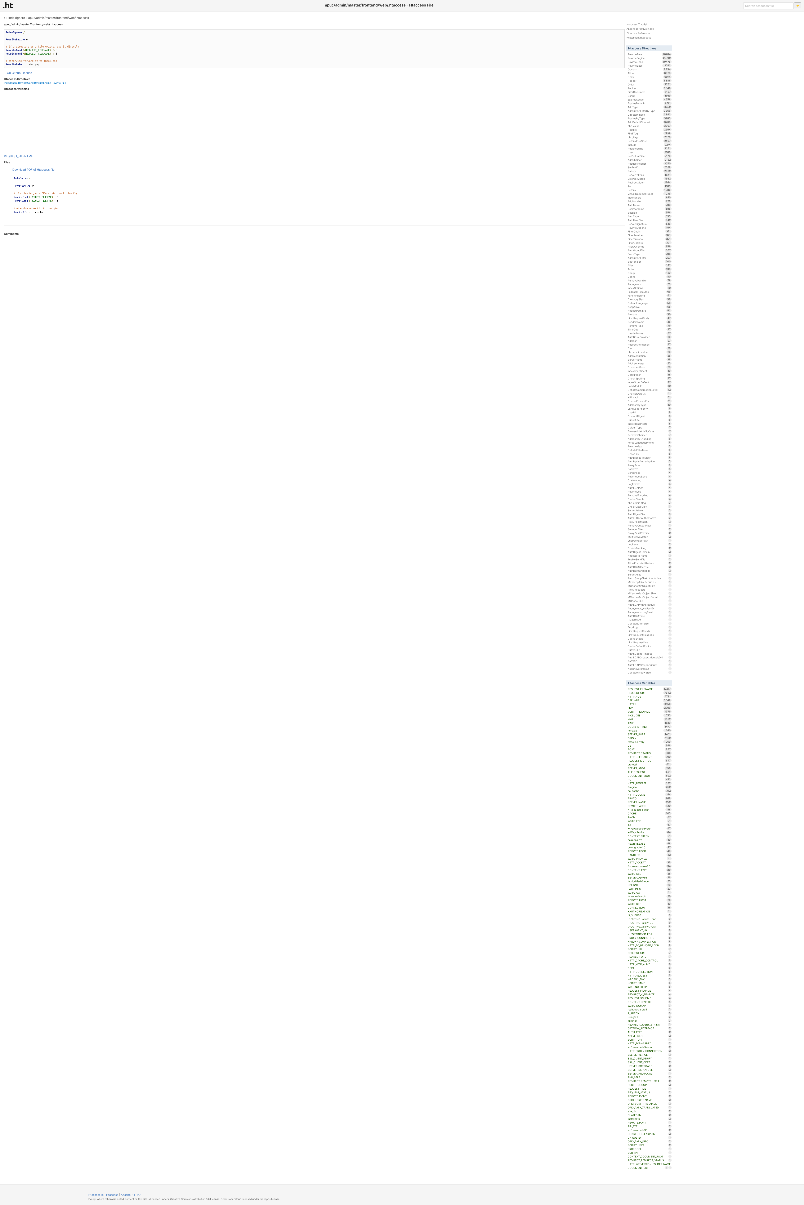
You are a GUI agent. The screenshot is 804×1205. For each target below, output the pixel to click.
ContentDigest (649, 416)
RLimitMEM (649, 619)
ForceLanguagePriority (649, 442)
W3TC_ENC (649, 821)
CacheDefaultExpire (649, 646)
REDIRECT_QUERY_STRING (649, 1024)
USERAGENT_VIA (649, 930)
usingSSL (649, 1017)
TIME (649, 723)
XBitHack (649, 397)
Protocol (649, 314)
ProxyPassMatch (649, 521)
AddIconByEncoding (649, 438)
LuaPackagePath (649, 540)
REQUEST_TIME (649, 1088)
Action (649, 269)
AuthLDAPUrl (649, 487)
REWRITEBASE (649, 843)
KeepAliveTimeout (649, 668)
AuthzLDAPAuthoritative (649, 518)
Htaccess (112, 1194)
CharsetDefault (649, 393)
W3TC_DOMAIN (649, 1005)
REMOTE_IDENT (649, 1096)
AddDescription (649, 355)
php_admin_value (649, 352)
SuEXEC (649, 661)
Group (649, 273)
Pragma (649, 787)
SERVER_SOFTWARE (649, 1066)
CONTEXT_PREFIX (649, 836)
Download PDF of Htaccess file (33, 169)
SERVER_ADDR (649, 768)
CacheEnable (649, 638)
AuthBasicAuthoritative (649, 461)
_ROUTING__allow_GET (649, 922)
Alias (649, 265)
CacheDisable (649, 499)
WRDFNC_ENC (649, 979)
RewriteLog (649, 491)
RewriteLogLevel (649, 476)
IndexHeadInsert (649, 423)
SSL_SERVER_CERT (649, 1054)
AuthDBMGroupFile (649, 570)
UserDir (649, 412)
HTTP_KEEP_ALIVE (649, 964)
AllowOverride (649, 246)
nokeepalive (649, 839)
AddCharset (649, 159)
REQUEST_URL (649, 953)
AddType (649, 107)
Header (649, 80)
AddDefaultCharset (649, 122)
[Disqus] (314, 292)
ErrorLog (649, 627)
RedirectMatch (649, 182)
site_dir (649, 1111)
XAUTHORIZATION (649, 911)
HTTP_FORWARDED (649, 1043)
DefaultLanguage (649, 303)
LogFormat (649, 484)
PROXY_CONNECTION (649, 937)
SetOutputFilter (649, 156)
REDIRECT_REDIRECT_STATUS (649, 1160)
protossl (649, 764)
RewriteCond (26, 82)
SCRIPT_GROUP (649, 1084)
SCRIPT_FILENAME (649, 711)
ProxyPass (649, 465)
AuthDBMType (649, 616)
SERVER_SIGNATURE (649, 1069)
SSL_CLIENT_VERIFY (649, 1058)
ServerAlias (649, 574)
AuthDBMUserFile (649, 567)
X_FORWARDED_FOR (649, 934)
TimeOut (649, 329)
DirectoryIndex (649, 114)
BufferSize (649, 650)
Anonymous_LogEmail (649, 612)
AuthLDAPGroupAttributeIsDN (649, 657)
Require (649, 129)
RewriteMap (649, 446)
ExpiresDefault (649, 103)
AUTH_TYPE (649, 1032)
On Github (14, 73)
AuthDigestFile (649, 514)
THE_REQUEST (649, 772)
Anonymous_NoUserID (649, 608)
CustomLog (649, 480)
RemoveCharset (649, 435)
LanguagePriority (649, 408)
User (649, 152)
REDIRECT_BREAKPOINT (649, 1133)
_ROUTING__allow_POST (649, 926)
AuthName (649, 205)
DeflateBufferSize (649, 623)
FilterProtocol (649, 239)
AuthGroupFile (649, 250)
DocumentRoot (649, 367)
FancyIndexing (649, 295)
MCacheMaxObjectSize (649, 593)
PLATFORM (649, 1115)
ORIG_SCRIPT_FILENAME (649, 1103)
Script (649, 95)
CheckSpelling (649, 378)
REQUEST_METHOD (649, 760)
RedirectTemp (649, 208)
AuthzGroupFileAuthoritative (649, 578)
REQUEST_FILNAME (649, 990)
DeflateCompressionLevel (649, 389)
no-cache (649, 790)
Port (649, 186)
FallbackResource (649, 291)
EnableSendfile (649, 559)
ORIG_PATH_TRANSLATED (649, 1107)
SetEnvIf (649, 167)
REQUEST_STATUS (649, 1092)
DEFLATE (649, 700)
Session (649, 212)
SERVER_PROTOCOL (649, 1073)
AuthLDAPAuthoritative (649, 604)
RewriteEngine (42, 82)
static (649, 719)
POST (649, 749)
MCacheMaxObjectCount (649, 597)
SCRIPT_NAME (649, 983)
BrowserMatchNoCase (649, 431)
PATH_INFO (649, 888)
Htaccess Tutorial (636, 24)
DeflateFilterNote (649, 450)
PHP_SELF (649, 1077)
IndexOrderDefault (649, 382)
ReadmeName (649, 322)
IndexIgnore (16, 17)
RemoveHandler (649, 280)
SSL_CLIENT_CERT (649, 1062)
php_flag (649, 137)
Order (649, 84)
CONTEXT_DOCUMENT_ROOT (649, 1156)
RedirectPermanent (649, 344)
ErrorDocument (649, 92)
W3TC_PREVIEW (649, 858)
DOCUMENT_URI (647, 1167)
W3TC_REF (649, 904)
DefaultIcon (649, 374)
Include (649, 144)
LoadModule (649, 386)
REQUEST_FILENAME (18, 156)
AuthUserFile (649, 220)
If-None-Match (649, 896)
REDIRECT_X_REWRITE (649, 994)
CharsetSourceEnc (649, 401)
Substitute (649, 420)
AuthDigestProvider (649, 457)
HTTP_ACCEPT (649, 862)
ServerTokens (649, 175)
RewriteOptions (649, 227)
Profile (649, 817)
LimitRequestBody (649, 318)
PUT (649, 779)
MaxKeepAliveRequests (649, 582)
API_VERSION (649, 1035)
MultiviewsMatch (649, 536)
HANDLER (649, 855)
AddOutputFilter (649, 257)
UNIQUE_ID (649, 1137)
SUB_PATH (649, 1152)
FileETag (649, 133)
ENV (649, 708)
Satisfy (649, 171)
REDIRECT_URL (649, 956)
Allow (649, 73)
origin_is (649, 1020)
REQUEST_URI (649, 692)
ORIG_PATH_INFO (649, 1141)
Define (649, 276)
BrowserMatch (649, 178)
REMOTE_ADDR (649, 806)
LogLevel (649, 544)
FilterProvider (649, 235)
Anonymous (649, 284)
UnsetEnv (649, 453)
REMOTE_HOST (649, 900)
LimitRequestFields (649, 631)
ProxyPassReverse (649, 533)
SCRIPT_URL (649, 949)
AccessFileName (649, 555)
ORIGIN (649, 738)
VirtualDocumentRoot (649, 193)
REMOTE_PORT (649, 1122)
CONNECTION (649, 907)
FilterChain (649, 231)
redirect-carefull (649, 1009)
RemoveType (649, 325)
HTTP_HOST (649, 696)
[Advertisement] (314, 122)
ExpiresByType (649, 118)
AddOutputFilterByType (649, 110)
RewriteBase (649, 65)
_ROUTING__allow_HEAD (649, 919)
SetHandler (649, 261)
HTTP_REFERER (649, 783)
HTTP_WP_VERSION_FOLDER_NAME (649, 1164)
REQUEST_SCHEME (649, 998)
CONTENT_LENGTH (649, 1002)
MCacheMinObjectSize (649, 585)
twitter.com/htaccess (638, 37)
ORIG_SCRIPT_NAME (649, 1100)
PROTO (649, 798)
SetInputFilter (649, 529)
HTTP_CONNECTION (649, 971)
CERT (649, 968)
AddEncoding (649, 148)
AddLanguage (649, 363)
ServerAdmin (649, 510)
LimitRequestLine (649, 642)
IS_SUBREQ (649, 915)
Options (649, 69)
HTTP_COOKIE (649, 794)
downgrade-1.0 (649, 847)
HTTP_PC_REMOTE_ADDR (649, 945)
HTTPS (649, 704)
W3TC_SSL (649, 873)
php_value (649, 126)
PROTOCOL (649, 1149)
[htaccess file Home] (8, 5)
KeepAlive (649, 306)
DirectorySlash (649, 299)
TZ (649, 824)
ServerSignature (649, 224)
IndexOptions (649, 288)
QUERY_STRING (649, 726)
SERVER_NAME (649, 802)
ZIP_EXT (649, 1126)
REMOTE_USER (649, 851)
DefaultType (649, 427)
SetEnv (649, 190)
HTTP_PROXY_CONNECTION (649, 1051)
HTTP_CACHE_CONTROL (649, 960)
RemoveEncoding (649, 495)
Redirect (649, 88)
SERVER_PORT (649, 734)
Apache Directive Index (640, 28)
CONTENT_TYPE (649, 870)
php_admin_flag (649, 502)
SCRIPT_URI (649, 1039)
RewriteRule (59, 82)
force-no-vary (649, 741)
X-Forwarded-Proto (649, 828)
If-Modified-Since (649, 881)
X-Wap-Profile (649, 832)
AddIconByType (649, 404)
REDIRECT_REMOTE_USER (649, 1081)
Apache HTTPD (130, 1194)
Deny (649, 77)
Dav (649, 348)
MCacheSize (649, 600)
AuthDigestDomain (649, 551)
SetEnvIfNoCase (649, 141)
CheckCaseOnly (649, 506)
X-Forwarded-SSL (649, 1130)
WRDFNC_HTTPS (649, 986)
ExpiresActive (649, 99)
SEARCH (649, 885)
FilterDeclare (649, 242)
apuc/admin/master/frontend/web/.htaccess (58, 17)
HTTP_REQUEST (649, 975)
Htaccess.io (96, 1194)
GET (649, 745)
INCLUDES (649, 715)
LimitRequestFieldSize (649, 634)
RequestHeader (649, 163)
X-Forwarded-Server (649, 1047)
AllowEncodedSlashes (649, 563)
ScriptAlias (649, 472)
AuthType (649, 216)
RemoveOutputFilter (649, 525)
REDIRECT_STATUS (649, 753)
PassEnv (649, 469)
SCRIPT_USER (649, 1145)
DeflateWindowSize (649, 672)
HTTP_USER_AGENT (649, 757)
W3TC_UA (649, 892)
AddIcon (649, 340)
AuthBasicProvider (649, 337)
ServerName (649, 359)
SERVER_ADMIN (649, 877)
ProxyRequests (649, 589)
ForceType (649, 254)
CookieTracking (649, 548)
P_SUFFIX (649, 1013)
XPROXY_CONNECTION (649, 941)
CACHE (649, 813)
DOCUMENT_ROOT (649, 775)
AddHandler (649, 201)
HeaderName (649, 333)
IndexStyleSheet (649, 371)
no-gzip (649, 730)
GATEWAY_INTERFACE (649, 1028)
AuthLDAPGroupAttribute (649, 665)
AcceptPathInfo (649, 310)
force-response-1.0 (649, 866)
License (27, 73)
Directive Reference (638, 33)
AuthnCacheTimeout (649, 653)
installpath (649, 1118)
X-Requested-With (649, 809)
